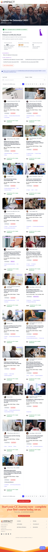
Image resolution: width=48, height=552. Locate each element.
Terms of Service (4, 524)
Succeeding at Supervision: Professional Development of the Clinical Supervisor (34, 291)
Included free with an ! (12, 121)
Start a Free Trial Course (24, 515)
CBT (18, 300)
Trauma (6, 115)
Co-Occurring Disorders (31, 336)
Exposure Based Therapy (9, 411)
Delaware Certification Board (11, 35)
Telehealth (7, 484)
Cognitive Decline (30, 153)
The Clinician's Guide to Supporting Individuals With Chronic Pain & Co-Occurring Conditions (34, 327)
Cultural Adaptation (37, 300)
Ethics (28, 117)
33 (42, 84)
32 (40, 84)
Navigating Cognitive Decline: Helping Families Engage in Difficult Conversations (34, 143)
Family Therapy (38, 153)
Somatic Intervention (13, 226)
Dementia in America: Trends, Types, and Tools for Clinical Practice (11, 291)
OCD (37, 189)
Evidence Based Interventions (15, 115)
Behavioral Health (19, 89)
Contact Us (3, 531)
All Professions (41, 89)
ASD (33, 189)
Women (32, 375)
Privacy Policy (3, 526)
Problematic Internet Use (38, 446)
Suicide (6, 373)
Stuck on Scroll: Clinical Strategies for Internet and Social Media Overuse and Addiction (34, 437)
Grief (6, 446)
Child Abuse (39, 115)
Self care (10, 446)
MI (18, 188)
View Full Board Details (8, 65)
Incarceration (7, 117)
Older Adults (29, 155)
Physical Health (19, 347)
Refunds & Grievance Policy (6, 529)
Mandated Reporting (30, 115)
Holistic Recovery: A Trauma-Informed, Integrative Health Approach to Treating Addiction (34, 253)
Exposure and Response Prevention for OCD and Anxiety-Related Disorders (12, 327)
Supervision (29, 300)
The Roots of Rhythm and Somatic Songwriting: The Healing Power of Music (12, 217)
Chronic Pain (42, 338)
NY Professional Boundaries (15, 484)
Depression (29, 226)
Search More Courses (24, 501)
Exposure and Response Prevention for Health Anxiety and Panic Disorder (12, 401)
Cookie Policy (3, 528)
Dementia (6, 301)
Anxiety (6, 336)
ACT (6, 265)
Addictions (42, 237)
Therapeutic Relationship (31, 301)
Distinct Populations (8, 375)
